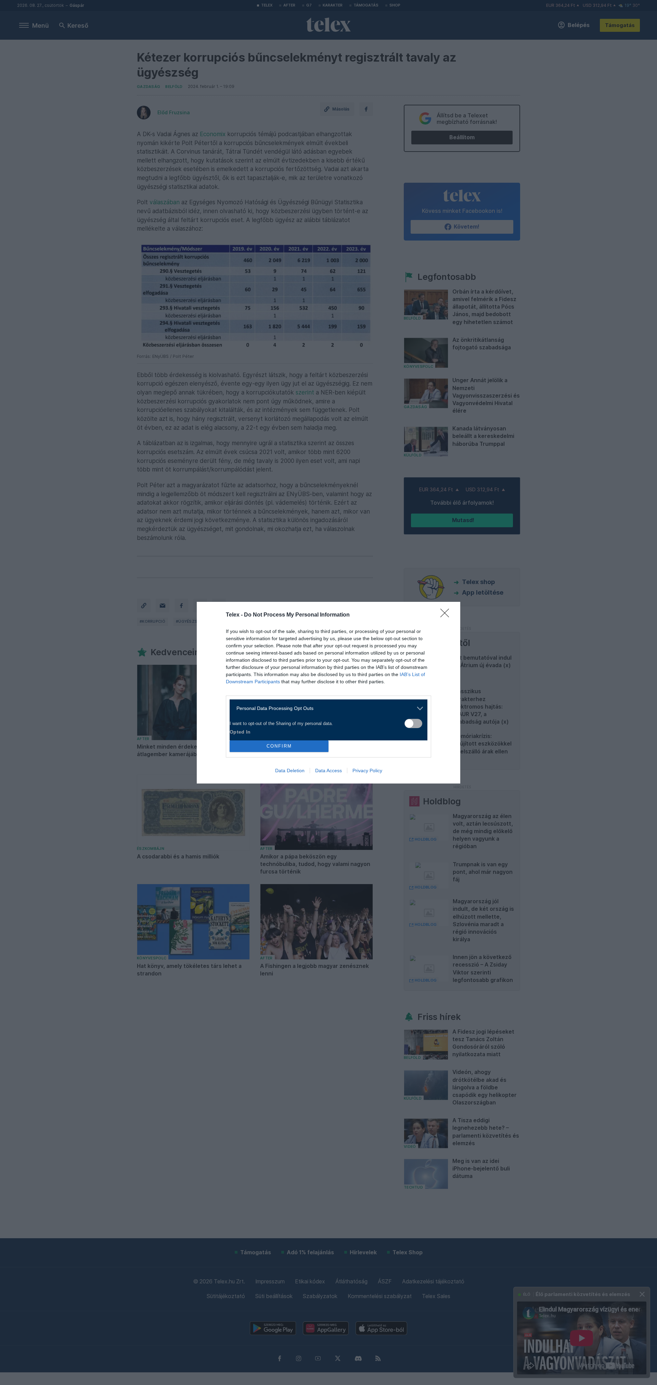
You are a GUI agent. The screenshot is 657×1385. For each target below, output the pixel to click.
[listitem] (326, 708)
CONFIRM (279, 746)
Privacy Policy (367, 770)
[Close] (446, 615)
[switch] (413, 723)
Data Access (328, 770)
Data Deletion (290, 770)
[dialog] (328, 693)
